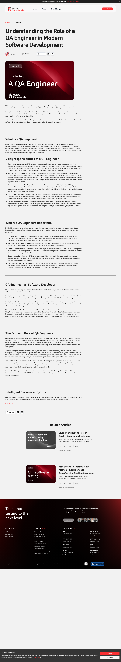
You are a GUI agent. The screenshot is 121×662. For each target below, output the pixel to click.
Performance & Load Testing (42, 551)
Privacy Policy (36, 657)
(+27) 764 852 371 (95, 552)
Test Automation (39, 548)
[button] (41, 54)
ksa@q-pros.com (94, 535)
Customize (110, 657)
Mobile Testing (38, 539)
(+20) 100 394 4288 (95, 546)
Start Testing (107, 9)
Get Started (68, 520)
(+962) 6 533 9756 (68, 552)
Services (33, 9)
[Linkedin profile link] (79, 520)
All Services (8, 532)
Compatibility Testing (40, 543)
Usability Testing (38, 541)
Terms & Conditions (47, 564)
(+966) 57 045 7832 (96, 533)
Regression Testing (39, 546)
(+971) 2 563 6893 (67, 539)
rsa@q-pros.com (94, 554)
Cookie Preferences (58, 564)
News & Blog (10, 23)
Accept (110, 653)
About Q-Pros (8, 534)
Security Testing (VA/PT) (41, 553)
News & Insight (56, 9)
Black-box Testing (39, 534)
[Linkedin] (86, 563)
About (44, 9)
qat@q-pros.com (94, 541)
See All (43, 528)
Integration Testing (39, 536)
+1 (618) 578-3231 (67, 533)
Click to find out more (73, 1)
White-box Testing (39, 532)
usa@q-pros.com (67, 535)
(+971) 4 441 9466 (67, 546)
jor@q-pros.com (67, 554)
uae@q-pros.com (67, 541)
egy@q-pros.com (94, 547)
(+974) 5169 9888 (95, 539)
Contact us (9, 403)
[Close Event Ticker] (119, 1)
